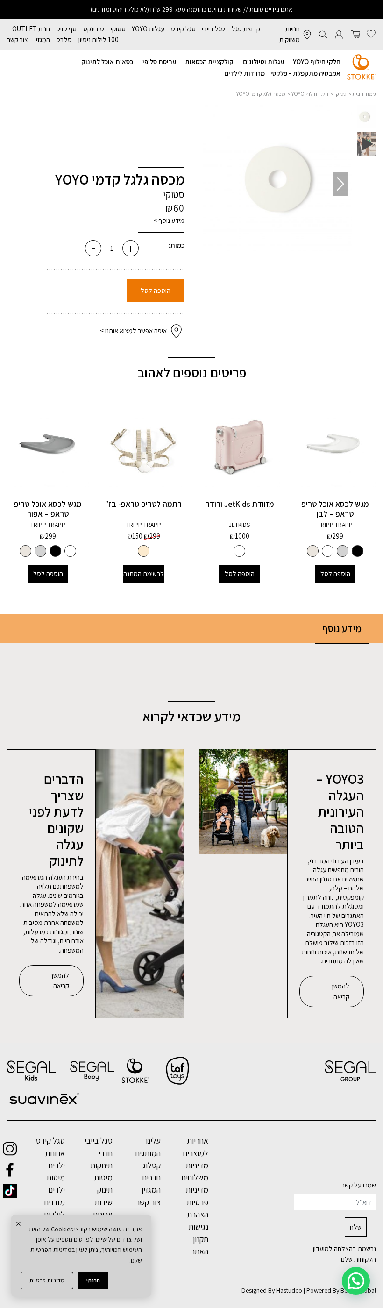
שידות (104, 1202)
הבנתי (93, 1280)
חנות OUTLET (31, 28)
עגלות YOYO (148, 28)
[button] (215, 184)
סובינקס (93, 28)
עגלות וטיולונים (263, 61)
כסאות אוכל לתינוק (107, 61)
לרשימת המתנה (143, 573)
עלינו (153, 1140)
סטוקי (118, 28)
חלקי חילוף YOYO (316, 61)
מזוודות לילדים (244, 73)
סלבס (64, 39)
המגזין (42, 39)
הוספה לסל (155, 290)
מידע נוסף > (168, 220)
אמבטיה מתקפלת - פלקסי (305, 73)
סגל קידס (183, 28)
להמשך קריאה (339, 991)
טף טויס (66, 28)
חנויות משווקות (289, 34)
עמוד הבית (364, 93)
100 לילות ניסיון (98, 39)
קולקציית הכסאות (209, 61)
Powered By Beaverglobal (341, 1290)
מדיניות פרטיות (46, 1280)
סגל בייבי (213, 28)
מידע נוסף (342, 628)
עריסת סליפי (159, 61)
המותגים (148, 1153)
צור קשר (17, 39)
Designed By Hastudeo (271, 1290)
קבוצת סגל (246, 28)
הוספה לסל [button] (335, 573)
